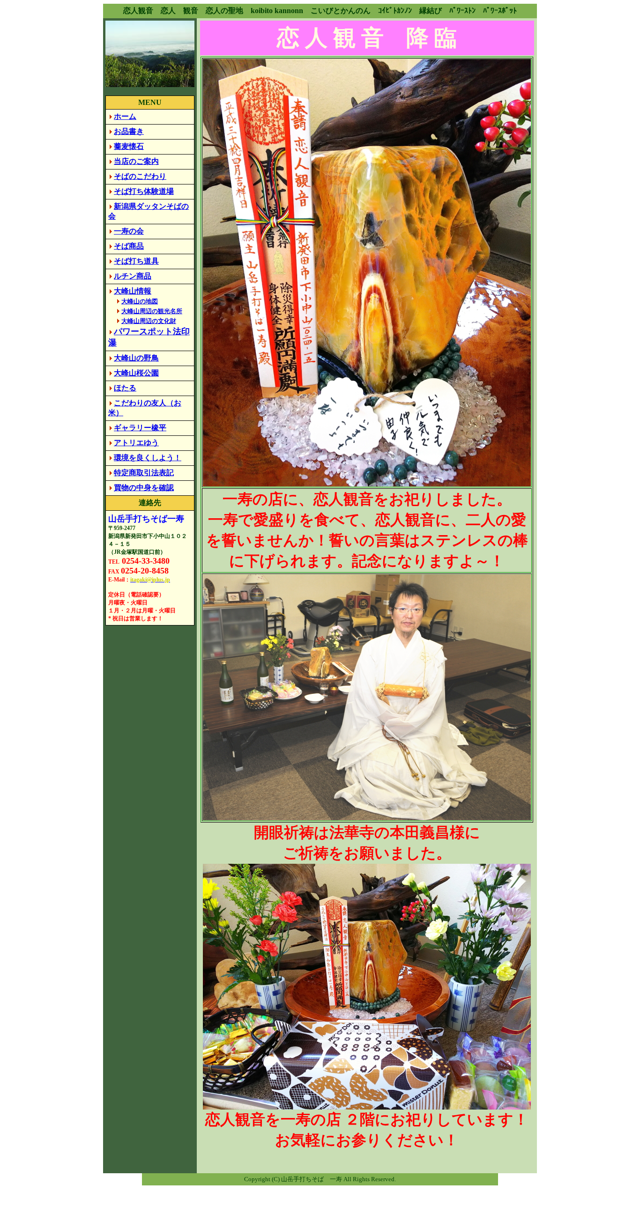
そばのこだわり (140, 176)
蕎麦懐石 (129, 146)
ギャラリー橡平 (140, 428)
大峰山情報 (132, 291)
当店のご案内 (136, 161)
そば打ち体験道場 (144, 191)
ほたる (125, 388)
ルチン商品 (132, 276)
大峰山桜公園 (136, 373)
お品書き (129, 131)
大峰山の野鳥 (136, 358)
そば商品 (129, 246)
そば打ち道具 (136, 261)
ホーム (125, 116)
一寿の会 (129, 231)
